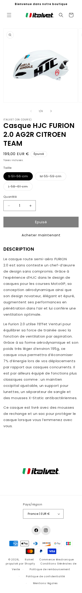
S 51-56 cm (20, 177)
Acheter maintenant (41, 235)
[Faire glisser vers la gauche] (31, 111)
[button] (9, 15)
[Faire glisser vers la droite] (51, 111)
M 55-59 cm (53, 177)
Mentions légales (45, 583)
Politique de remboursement (50, 569)
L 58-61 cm (20, 187)
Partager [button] (15, 439)
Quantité (10, 197)
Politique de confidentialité (45, 576)
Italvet (29, 559)
